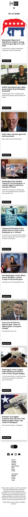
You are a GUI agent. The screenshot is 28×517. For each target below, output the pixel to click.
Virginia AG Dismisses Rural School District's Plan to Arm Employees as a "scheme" (13, 230)
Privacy (13, 478)
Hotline (13, 470)
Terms (13, 480)
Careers (13, 459)
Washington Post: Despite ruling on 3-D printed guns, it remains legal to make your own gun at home (13, 184)
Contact (13, 477)
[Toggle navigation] (14, 8)
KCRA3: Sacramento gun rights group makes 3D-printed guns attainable (14, 89)
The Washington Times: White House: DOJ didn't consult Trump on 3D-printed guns (13, 277)
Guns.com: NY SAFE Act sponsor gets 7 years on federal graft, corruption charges (11, 325)
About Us (13, 464)
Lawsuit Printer (15, 466)
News (12, 467)
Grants (13, 469)
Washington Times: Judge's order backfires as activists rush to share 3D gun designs (13, 371)
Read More (6, 61)
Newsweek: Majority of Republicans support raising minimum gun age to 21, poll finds (13, 43)
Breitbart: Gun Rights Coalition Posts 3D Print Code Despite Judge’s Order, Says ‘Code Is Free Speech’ (13, 419)
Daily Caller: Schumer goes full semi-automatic (14, 135)
